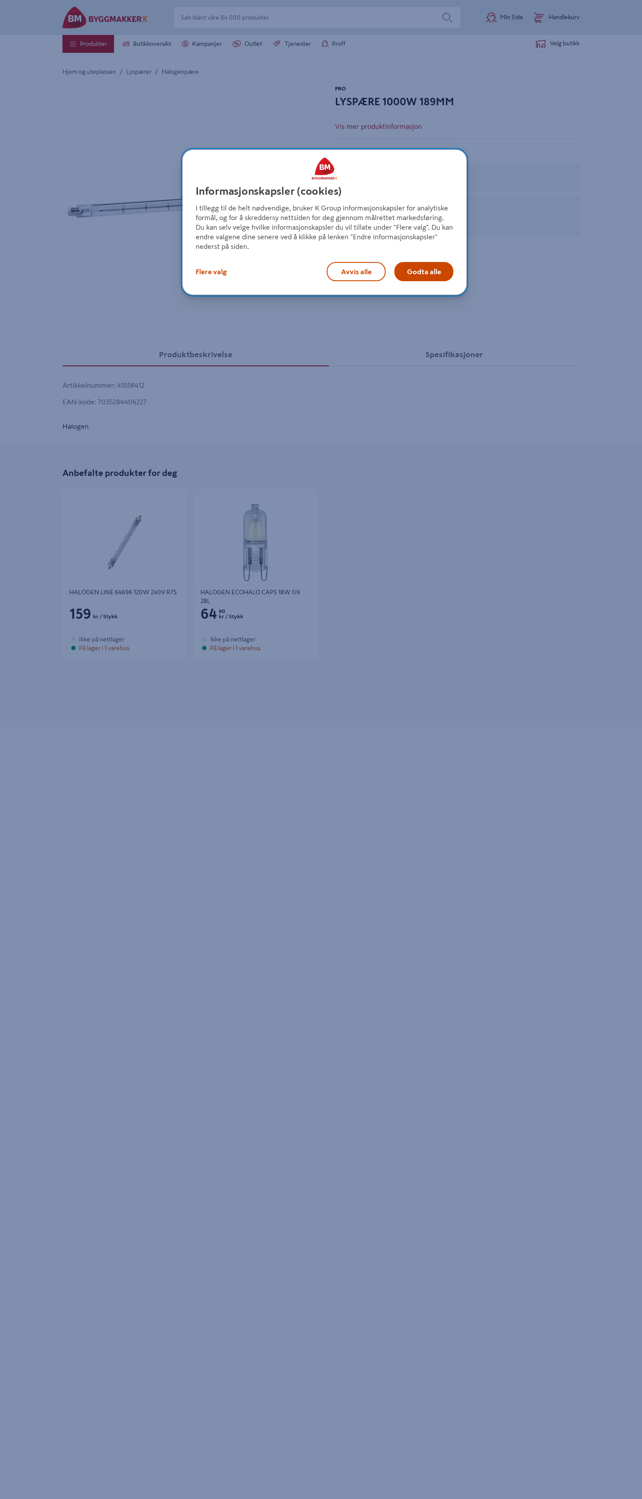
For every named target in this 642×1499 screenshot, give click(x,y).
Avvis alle (356, 271)
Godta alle (424, 271)
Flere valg (211, 271)
